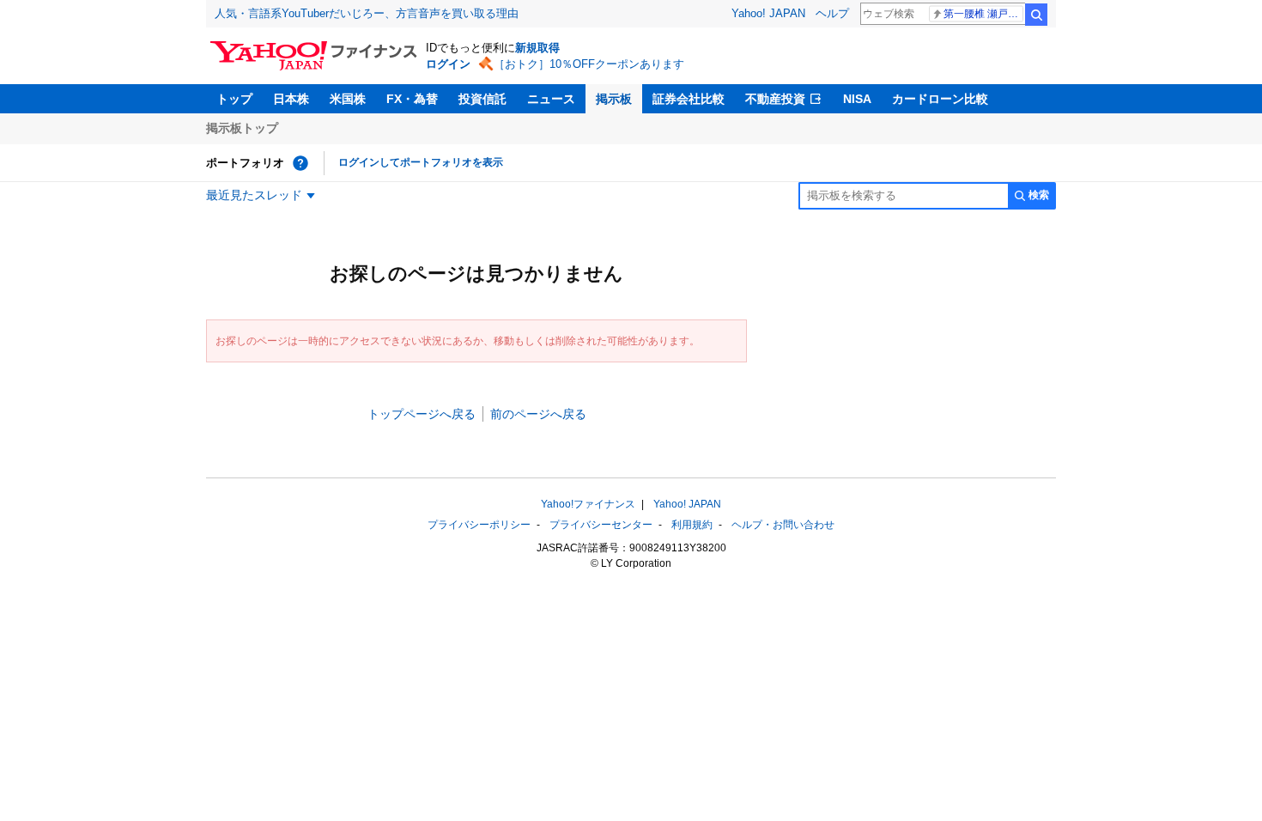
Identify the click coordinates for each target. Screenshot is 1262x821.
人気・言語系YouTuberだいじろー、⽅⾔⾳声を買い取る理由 (367, 13)
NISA (857, 99)
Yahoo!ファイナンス (588, 504)
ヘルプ (832, 13)
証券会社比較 (688, 99)
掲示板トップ (242, 128)
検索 (1036, 14)
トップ (234, 99)
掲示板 (614, 99)
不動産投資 (775, 99)
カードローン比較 (940, 99)
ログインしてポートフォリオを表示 (420, 162)
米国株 (348, 99)
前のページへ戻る (538, 414)
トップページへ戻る (421, 414)
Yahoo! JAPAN (768, 13)
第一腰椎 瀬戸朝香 (983, 14)
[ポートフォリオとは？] (300, 163)
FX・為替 (412, 99)
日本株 (291, 99)
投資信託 (482, 99)
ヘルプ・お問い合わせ (782, 525)
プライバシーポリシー (479, 525)
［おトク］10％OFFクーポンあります (589, 64)
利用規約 (692, 525)
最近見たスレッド (254, 195)
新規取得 (537, 47)
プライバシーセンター (600, 525)
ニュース (551, 99)
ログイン (448, 64)
